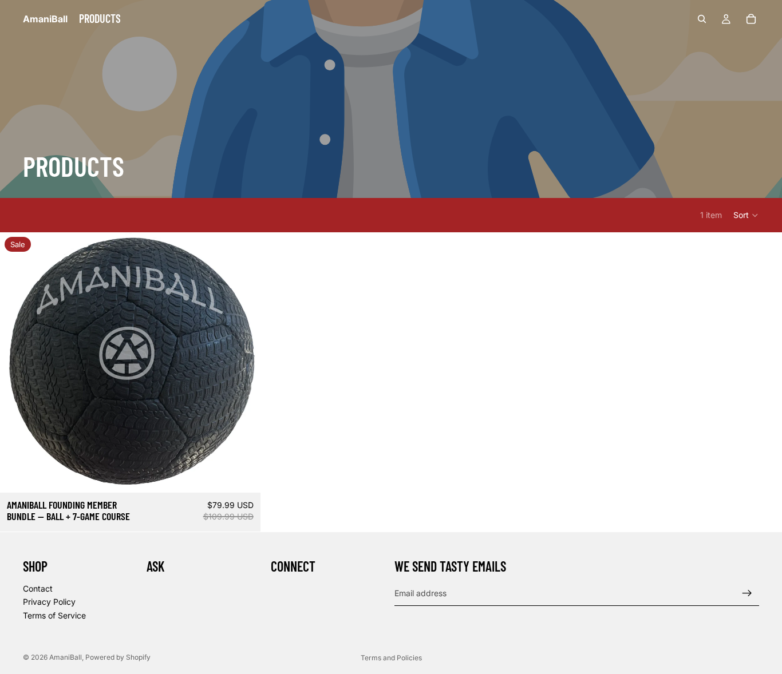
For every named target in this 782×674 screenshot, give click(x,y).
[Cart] (751, 18)
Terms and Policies (391, 657)
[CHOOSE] (242, 475)
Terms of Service (54, 615)
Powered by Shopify (118, 657)
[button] (746, 215)
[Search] (701, 18)
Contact (38, 588)
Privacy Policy (49, 601)
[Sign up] (747, 593)
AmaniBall (65, 657)
